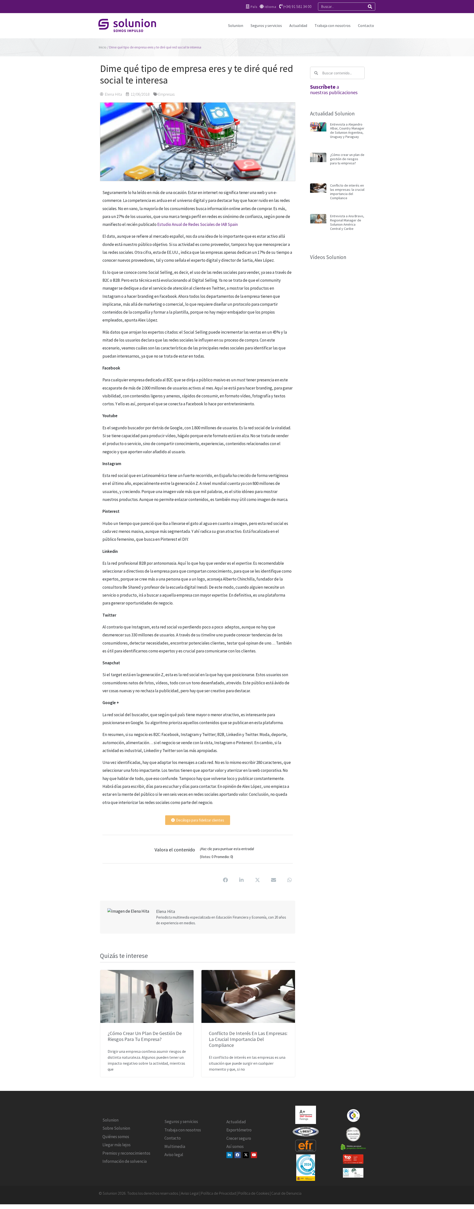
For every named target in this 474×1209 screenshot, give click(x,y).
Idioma (270, 6)
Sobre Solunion (116, 1128)
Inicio (102, 47)
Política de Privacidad (218, 1193)
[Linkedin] (229, 1155)
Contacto (366, 25)
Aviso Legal (190, 1193)
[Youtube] (254, 1155)
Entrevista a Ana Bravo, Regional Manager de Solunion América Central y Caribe (347, 222)
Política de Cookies (254, 1193)
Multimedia (174, 1146)
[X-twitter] (246, 1155)
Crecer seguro (238, 1138)
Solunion (235, 25)
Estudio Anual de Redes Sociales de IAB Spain (197, 224)
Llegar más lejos (116, 1144)
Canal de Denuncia (286, 1193)
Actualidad (298, 25)
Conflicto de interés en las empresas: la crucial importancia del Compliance (248, 1039)
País (254, 6)
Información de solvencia (124, 1161)
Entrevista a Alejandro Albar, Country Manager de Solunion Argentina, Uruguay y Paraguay (347, 130)
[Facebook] (238, 1155)
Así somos (235, 1146)
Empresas (166, 94)
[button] (225, 880)
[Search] (370, 6)
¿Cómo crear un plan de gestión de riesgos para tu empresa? (145, 1036)
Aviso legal (173, 1154)
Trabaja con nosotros (333, 25)
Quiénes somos (115, 1136)
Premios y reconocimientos (126, 1153)
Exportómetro (239, 1130)
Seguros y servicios (266, 25)
